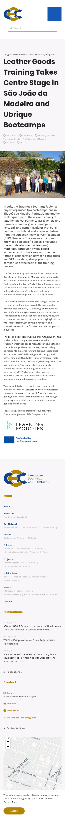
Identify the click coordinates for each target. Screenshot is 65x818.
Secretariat (22, 517)
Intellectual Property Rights (16, 552)
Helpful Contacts (31, 527)
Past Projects (29, 563)
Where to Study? (50, 527)
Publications (10, 573)
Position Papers (39, 577)
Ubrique (10, 142)
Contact (8, 601)
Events (7, 587)
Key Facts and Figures (14, 538)
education (27, 135)
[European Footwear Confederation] (13, 14)
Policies (8, 545)
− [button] (8, 746)
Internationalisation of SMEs (17, 566)
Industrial (39, 548)
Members (8, 517)
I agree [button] (14, 811)
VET (22, 142)
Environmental (23, 548)
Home (7, 506)
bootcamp (11, 135)
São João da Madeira (36, 139)
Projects (8, 559)
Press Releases (20, 577)
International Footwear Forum (17, 591)
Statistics (32, 538)
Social (35, 552)
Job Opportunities (12, 580)
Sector (7, 534)
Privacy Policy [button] (11, 802)
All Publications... (13, 671)
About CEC (9, 513)
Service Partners (11, 527)
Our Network (11, 524)
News (6, 577)
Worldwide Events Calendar (44, 594)
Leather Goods (13, 139)
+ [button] (8, 741)
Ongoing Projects (11, 563)
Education (8, 548)
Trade (45, 552)
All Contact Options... (15, 728)
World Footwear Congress (15, 594)
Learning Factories (46, 135)
